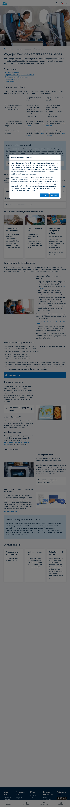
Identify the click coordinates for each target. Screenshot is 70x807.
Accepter (54, 195)
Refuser (44, 195)
